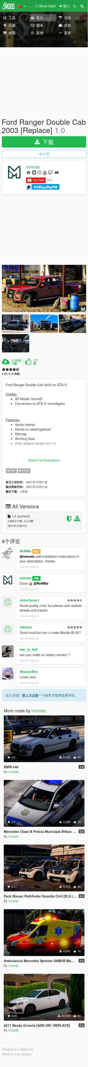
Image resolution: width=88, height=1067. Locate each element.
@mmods (27, 556)
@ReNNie (40, 583)
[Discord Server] (56, 172)
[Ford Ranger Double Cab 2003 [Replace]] (44, 288)
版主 (36, 551)
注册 (35, 695)
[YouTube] (45, 172)
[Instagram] (39, 172)
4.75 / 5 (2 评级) (11, 374)
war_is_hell (29, 649)
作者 (36, 578)
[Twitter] (34, 172)
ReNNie (25, 551)
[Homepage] (28, 172)
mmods (33, 167)
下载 (47, 142)
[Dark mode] (75, 6)
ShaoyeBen (29, 671)
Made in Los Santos (16, 1054)
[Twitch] (50, 172)
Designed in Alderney (17, 1049)
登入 (25, 695)
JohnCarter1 (29, 600)
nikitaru (26, 627)
